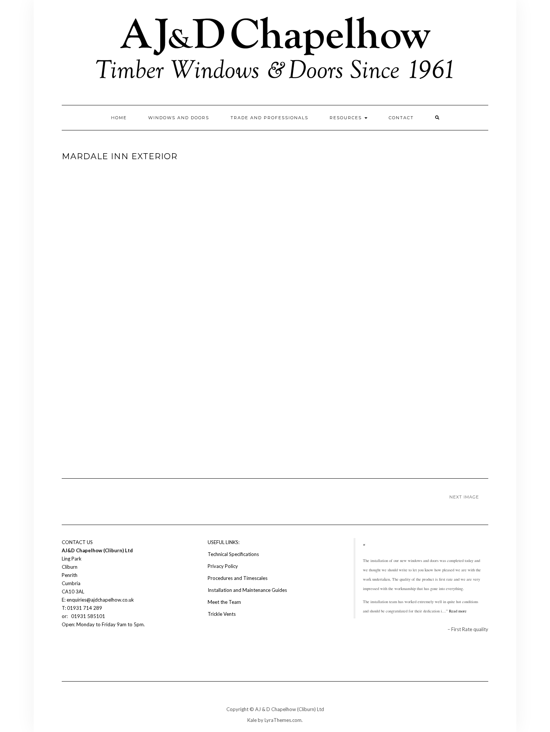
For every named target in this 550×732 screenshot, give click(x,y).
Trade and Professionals (269, 117)
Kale (252, 720)
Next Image (464, 497)
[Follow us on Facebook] (66, 646)
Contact (401, 117)
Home (119, 117)
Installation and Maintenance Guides (247, 590)
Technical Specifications (233, 554)
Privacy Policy (223, 566)
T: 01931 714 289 (82, 608)
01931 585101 (87, 616)
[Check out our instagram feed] (78, 646)
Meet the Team (224, 602)
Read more (458, 611)
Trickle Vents (222, 614)
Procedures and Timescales (238, 578)
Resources (347, 117)
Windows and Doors (178, 117)
